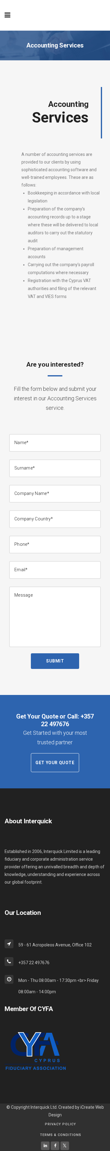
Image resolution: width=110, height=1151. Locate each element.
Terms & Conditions (60, 1135)
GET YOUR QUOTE (54, 762)
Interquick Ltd (44, 1107)
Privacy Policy (60, 1124)
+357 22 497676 (67, 720)
